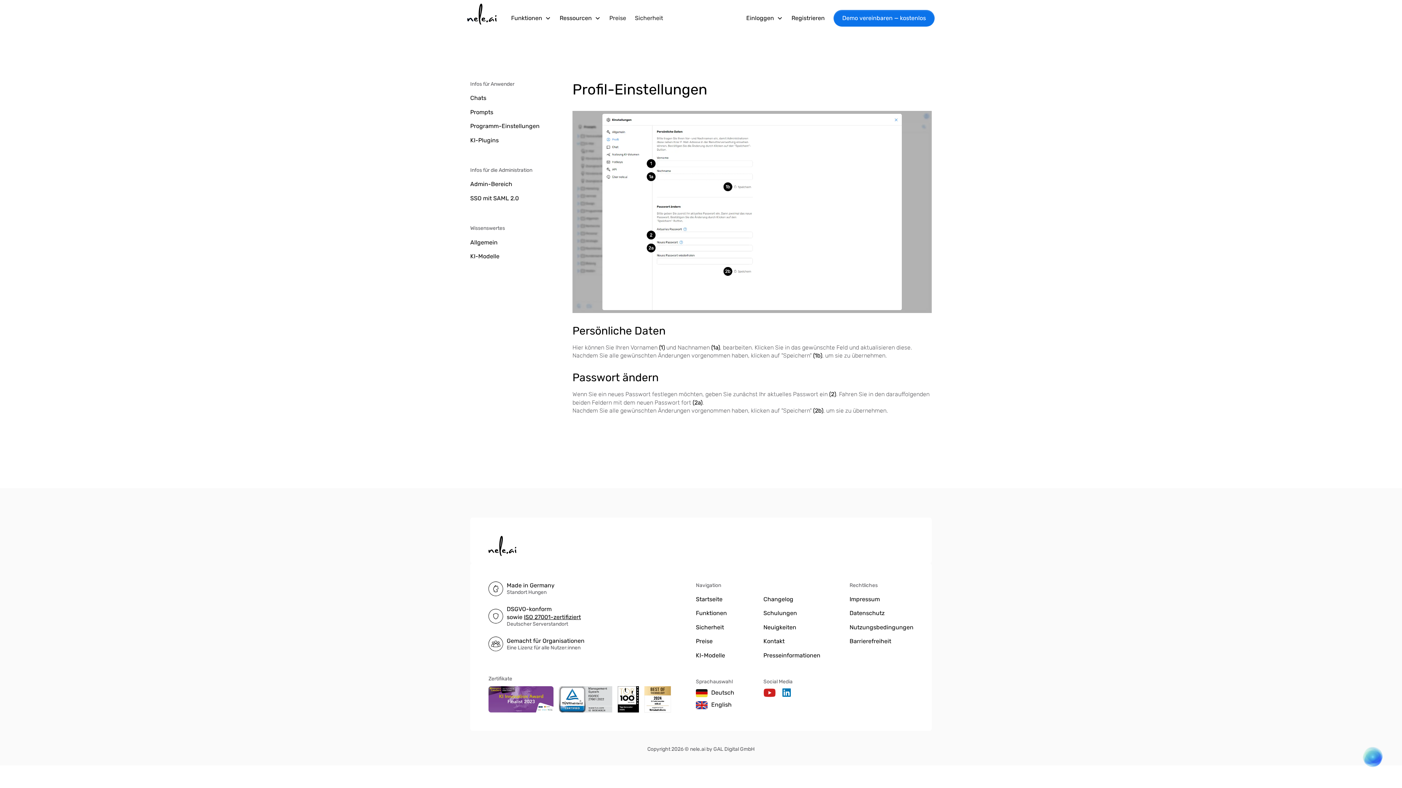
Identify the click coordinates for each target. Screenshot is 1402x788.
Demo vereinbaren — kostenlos (884, 18)
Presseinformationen (791, 655)
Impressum (865, 599)
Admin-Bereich (491, 184)
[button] (531, 18)
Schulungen (780, 613)
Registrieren (808, 18)
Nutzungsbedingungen (881, 627)
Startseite (709, 599)
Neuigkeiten (779, 627)
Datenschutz (867, 613)
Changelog (778, 599)
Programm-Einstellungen (505, 126)
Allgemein (484, 242)
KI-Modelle (484, 256)
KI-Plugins (484, 140)
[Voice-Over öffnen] (1369, 760)
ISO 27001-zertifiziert (552, 617)
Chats (478, 97)
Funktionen (711, 613)
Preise (617, 18)
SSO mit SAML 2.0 (494, 198)
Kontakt (774, 641)
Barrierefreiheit (870, 641)
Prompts (481, 112)
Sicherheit (649, 18)
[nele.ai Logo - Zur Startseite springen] (482, 18)
